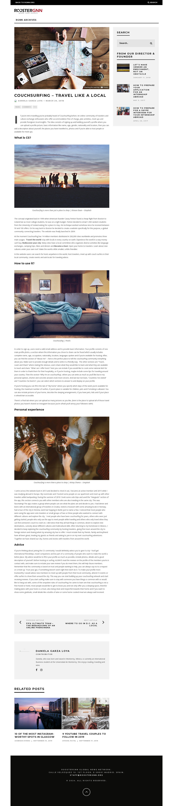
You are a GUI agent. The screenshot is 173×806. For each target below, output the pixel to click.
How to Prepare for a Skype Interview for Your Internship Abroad (144, 112)
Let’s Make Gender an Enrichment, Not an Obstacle (141, 69)
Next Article (90, 620)
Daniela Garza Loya (30, 101)
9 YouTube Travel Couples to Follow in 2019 (84, 735)
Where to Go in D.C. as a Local (81, 624)
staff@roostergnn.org (86, 775)
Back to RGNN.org (25, 2)
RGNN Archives (26, 20)
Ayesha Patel (69, 741)
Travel (17, 107)
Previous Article (35, 620)
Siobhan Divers (22, 741)
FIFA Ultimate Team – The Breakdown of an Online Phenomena (40, 625)
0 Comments (27, 107)
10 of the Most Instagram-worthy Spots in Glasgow (34, 735)
